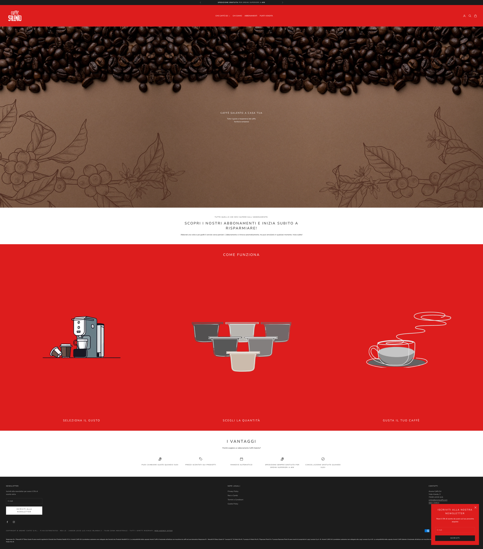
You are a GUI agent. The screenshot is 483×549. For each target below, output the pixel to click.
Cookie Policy (233, 504)
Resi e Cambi (233, 495)
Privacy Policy (233, 491)
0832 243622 (434, 503)
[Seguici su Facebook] (7, 522)
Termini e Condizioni (235, 499)
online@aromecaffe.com (438, 500)
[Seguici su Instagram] (14, 522)
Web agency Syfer (163, 531)
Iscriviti (455, 538)
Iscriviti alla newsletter (24, 510)
